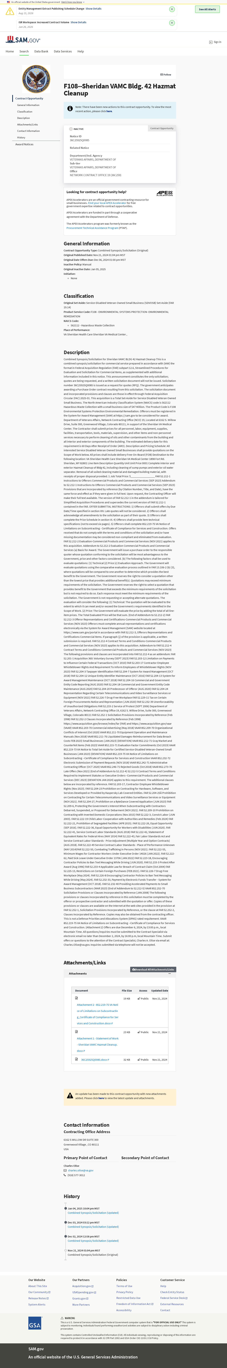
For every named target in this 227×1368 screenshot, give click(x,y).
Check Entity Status (172, 1292)
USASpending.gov (82, 1292)
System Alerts (36, 1304)
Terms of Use (124, 1286)
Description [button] (23, 118)
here (109, 111)
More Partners (81, 1304)
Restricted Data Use (128, 1298)
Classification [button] (24, 111)
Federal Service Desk (172, 1298)
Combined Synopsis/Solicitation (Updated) (93, 1212)
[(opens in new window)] (164, 196)
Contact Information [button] (28, 131)
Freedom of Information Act (133, 1304)
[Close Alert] (172, 9)
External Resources (172, 1304)
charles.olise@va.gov (80, 1170)
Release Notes (37, 1298)
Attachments (78, 973)
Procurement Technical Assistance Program (92, 228)
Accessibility (123, 1310)
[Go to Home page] (23, 40)
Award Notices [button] (24, 144)
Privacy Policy (124, 1292)
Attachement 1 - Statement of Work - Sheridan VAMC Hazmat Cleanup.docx (96, 1044)
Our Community (38, 1292)
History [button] (21, 137)
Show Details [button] (93, 8)
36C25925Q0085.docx (93, 1059)
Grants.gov (79, 1298)
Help (163, 1286)
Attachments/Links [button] (27, 124)
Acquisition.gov (81, 1286)
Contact (165, 1310)
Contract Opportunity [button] (29, 98)
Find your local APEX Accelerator (107, 203)
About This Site (37, 1286)
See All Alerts (207, 9)
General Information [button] (28, 105)
